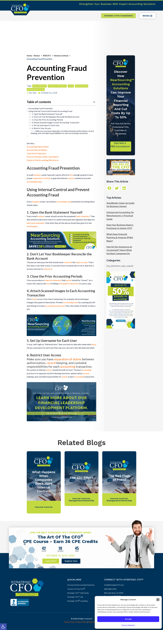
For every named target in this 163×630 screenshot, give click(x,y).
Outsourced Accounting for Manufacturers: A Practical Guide (120, 215)
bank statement (39, 86)
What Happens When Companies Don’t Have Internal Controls (43, 481)
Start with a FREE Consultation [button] (119, 145)
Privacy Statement (128, 625)
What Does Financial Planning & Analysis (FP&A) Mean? (119, 237)
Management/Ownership (81, 500)
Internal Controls (61, 56)
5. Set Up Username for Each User (45, 125)
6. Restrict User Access (41, 128)
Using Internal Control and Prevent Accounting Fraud (50, 111)
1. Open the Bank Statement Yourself (47, 114)
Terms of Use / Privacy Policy (75, 622)
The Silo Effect (81, 478)
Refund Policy (93, 622)
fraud (70, 86)
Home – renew (33, 56)
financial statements (57, 86)
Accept (128, 619)
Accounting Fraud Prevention (41, 108)
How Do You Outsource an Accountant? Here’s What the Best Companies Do (119, 250)
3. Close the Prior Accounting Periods (47, 120)
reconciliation (82, 86)
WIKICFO (47, 56)
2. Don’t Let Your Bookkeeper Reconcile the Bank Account (55, 117)
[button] (3, 626)
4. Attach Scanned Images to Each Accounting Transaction (55, 122)
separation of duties (35, 89)
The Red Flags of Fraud (119, 478)
